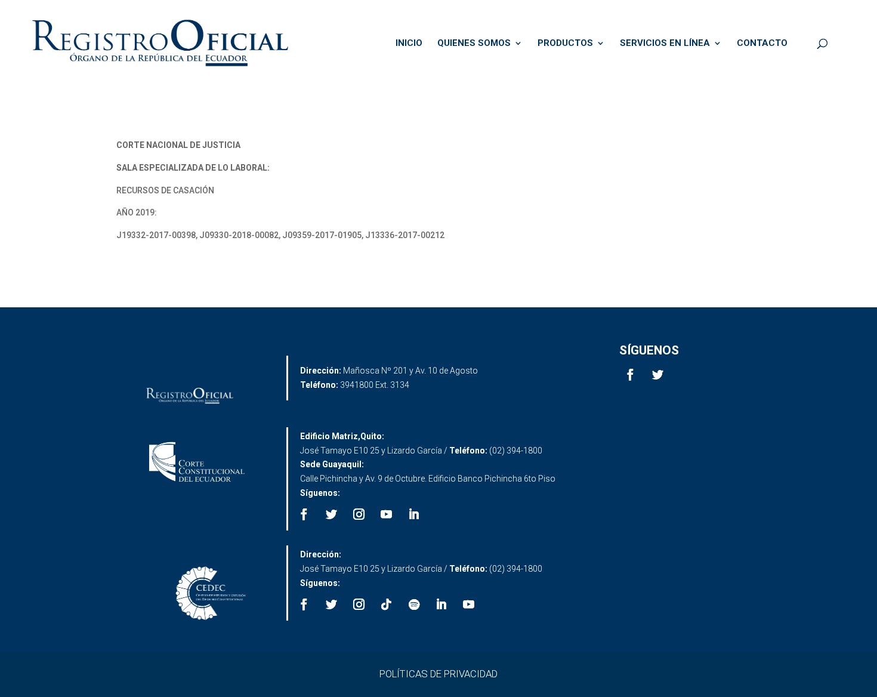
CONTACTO (762, 43)
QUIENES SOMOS (474, 43)
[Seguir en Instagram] (359, 514)
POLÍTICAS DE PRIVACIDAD (438, 674)
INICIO (409, 43)
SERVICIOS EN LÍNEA (665, 43)
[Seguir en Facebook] (630, 374)
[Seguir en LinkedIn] (414, 514)
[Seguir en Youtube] (386, 514)
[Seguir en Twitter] (658, 374)
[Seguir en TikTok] (386, 604)
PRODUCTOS (565, 43)
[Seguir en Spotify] (414, 604)
